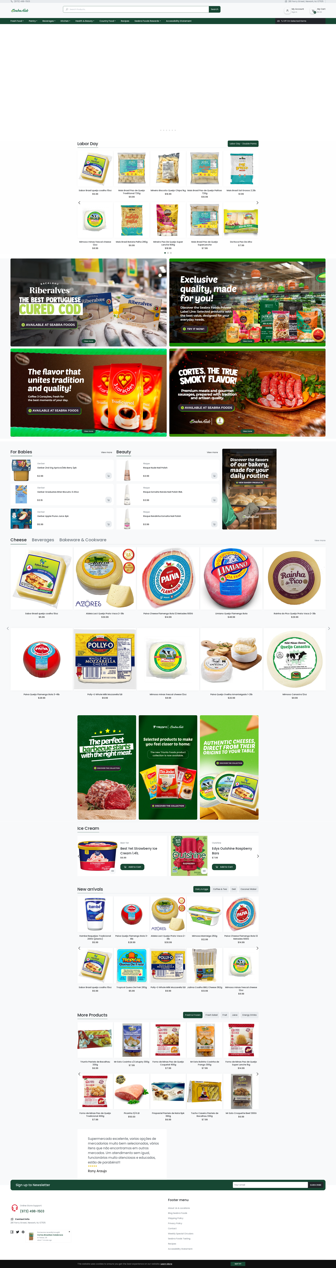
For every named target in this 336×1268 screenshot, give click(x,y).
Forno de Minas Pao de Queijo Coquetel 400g (168, 1063)
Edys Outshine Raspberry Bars (232, 850)
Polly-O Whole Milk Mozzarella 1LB (104, 694)
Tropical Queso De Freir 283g (131, 987)
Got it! (238, 1264)
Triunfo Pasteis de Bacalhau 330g (95, 1063)
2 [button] (164, 130)
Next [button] (257, 202)
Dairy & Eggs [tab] (201, 889)
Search (214, 9)
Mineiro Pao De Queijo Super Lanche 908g (168, 243)
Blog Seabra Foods (177, 1213)
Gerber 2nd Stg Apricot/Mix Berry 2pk (57, 467)
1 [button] (160, 130)
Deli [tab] (234, 889)
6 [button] (175, 130)
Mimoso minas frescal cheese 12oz (95, 243)
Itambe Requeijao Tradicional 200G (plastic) (95, 937)
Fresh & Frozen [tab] (193, 1014)
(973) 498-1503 (22, 1)
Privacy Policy (175, 1223)
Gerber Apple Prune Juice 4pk (53, 516)
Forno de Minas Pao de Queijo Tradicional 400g (95, 1115)
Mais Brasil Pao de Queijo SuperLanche (204, 243)
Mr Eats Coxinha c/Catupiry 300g (131, 1061)
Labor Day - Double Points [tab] (243, 143)
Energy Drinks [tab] (249, 1014)
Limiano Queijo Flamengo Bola (231, 613)
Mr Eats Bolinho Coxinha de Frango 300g (204, 1063)
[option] (168, 80)
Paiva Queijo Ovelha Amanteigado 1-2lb (231, 694)
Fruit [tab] (224, 1014)
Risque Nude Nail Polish (155, 467)
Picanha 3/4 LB (132, 1113)
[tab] (18, 540)
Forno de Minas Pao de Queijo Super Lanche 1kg (241, 1063)
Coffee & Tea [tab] (220, 889)
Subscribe (315, 1184)
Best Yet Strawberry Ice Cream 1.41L (138, 850)
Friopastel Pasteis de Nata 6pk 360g (168, 1115)
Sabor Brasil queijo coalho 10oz (95, 190)
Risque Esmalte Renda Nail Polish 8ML (162, 491)
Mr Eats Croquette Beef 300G (241, 1113)
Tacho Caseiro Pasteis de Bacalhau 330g (204, 1115)
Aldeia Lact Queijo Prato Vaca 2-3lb (105, 613)
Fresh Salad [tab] (211, 1014)
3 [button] (166, 130)
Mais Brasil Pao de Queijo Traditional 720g (131, 192)
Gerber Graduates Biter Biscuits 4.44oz (58, 491)
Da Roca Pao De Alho (241, 241)
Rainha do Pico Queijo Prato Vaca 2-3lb (295, 613)
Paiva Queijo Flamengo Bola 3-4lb (42, 694)
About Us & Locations (179, 1208)
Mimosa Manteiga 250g (204, 935)
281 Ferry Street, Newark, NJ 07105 (305, 1)
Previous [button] (79, 202)
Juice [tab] (234, 1014)
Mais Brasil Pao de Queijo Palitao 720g (204, 192)
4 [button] (169, 130)
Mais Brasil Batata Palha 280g (132, 241)
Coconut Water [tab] (249, 889)
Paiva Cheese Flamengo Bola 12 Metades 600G (168, 613)
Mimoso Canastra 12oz (295, 694)
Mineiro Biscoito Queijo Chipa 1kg (168, 190)
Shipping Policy (175, 1218)
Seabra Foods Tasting (179, 1238)
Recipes (172, 1243)
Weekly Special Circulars (180, 1233)
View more (106, 452)
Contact (172, 1228)
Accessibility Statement (180, 1248)
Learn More (166, 1263)
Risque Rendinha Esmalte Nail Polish (162, 516)
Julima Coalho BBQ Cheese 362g (204, 987)
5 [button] (172, 130)
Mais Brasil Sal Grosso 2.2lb (241, 190)
